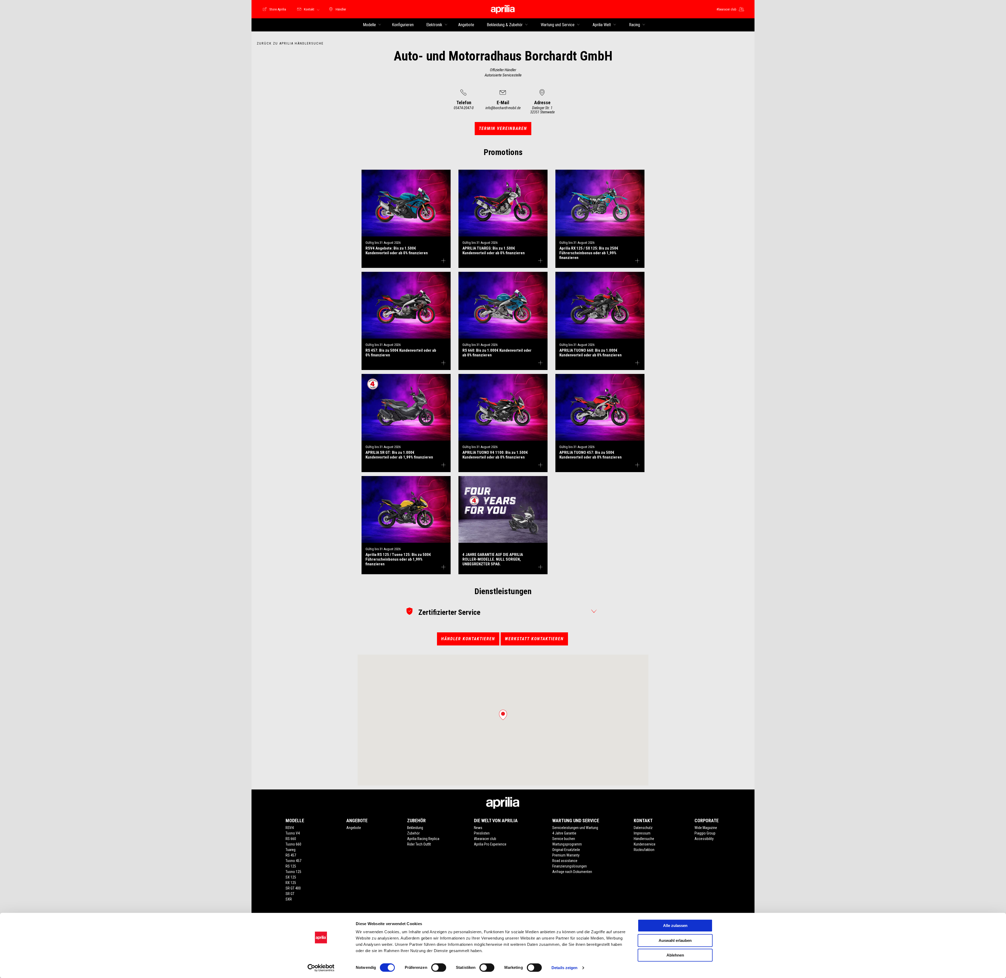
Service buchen (563, 839)
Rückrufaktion (644, 850)
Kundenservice (644, 844)
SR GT (290, 894)
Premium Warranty (565, 855)
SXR (289, 899)
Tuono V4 (293, 833)
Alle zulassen (675, 925)
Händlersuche (644, 839)
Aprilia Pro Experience (490, 844)
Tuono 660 (293, 844)
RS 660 (291, 839)
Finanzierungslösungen (569, 866)
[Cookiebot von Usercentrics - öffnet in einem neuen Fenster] (321, 968)
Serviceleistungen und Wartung (575, 828)
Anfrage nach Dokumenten (572, 872)
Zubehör (413, 833)
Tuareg (291, 850)
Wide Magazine (706, 828)
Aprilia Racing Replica (423, 839)
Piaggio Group (705, 833)
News (478, 828)
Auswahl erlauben (675, 940)
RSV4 (290, 828)
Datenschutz (643, 828)
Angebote (353, 828)
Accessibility (704, 839)
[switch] (438, 967)
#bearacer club (485, 839)
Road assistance (564, 861)
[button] (503, 715)
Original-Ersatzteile (566, 850)
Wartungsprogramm (567, 844)
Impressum (642, 833)
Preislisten (482, 833)
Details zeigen (564, 967)
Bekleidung (415, 828)
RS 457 (291, 855)
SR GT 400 (293, 888)
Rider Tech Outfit (419, 844)
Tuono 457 (293, 861)
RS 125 (291, 866)
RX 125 (291, 883)
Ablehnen (675, 955)
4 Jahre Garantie (564, 833)
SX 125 (291, 877)
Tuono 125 (293, 872)
